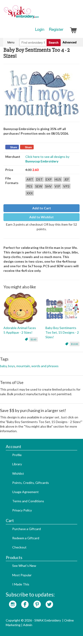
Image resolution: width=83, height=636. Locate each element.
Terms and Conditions (28, 501)
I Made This (20, 584)
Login (39, 29)
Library (17, 464)
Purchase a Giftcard (26, 529)
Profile (17, 455)
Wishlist (18, 473)
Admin (27, 625)
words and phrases (45, 366)
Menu (11, 42)
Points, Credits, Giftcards (30, 483)
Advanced (69, 42)
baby (3, 366)
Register (56, 29)
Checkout (19, 547)
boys (11, 366)
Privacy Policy (22, 510)
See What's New (24, 566)
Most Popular (22, 575)
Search (54, 42)
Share (13, 147)
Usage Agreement (25, 492)
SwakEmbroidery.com (38, 14)
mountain (23, 366)
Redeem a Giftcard (25, 538)
